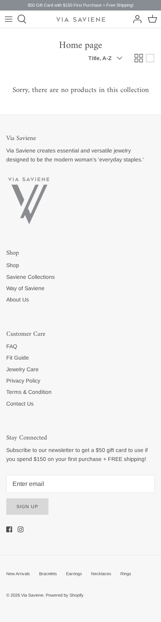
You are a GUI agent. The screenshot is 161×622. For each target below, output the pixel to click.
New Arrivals (18, 573)
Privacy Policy (23, 380)
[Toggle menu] (8, 19)
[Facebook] (9, 529)
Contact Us (20, 403)
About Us (17, 299)
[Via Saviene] (80, 19)
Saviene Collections (30, 277)
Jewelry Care (22, 369)
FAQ (11, 346)
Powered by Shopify (65, 595)
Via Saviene (32, 595)
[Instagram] (20, 529)
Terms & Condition (29, 392)
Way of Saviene (25, 288)
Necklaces (101, 573)
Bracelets (48, 573)
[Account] (135, 19)
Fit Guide (17, 357)
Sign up (27, 506)
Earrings (74, 573)
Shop (12, 265)
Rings (125, 573)
